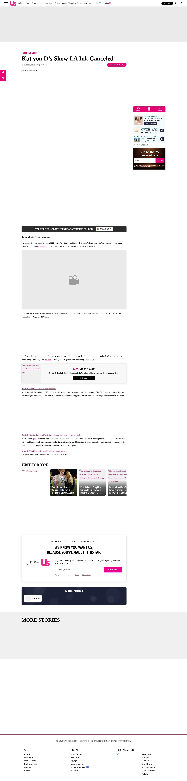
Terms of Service (76, 754)
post (34, 438)
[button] (176, 3)
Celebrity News (24, 3)
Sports (64, 3)
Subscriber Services (148, 767)
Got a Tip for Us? (30, 761)
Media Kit (27, 767)
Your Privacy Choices (77, 767)
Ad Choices (74, 771)
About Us (27, 754)
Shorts (105, 3)
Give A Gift (145, 761)
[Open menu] (6, 3)
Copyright (73, 761)
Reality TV (97, 3)
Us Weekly (41, 246)
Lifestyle (57, 3)
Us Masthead (28, 757)
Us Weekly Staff (29, 65)
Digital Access (146, 754)
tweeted (48, 359)
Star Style (48, 3)
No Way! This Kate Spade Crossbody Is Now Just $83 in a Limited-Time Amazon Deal (83, 373)
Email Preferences (30, 764)
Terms (77, 575)
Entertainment (37, 3)
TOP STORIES (115, 65)
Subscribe (167, 3)
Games (79, 3)
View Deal (83, 378)
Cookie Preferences (77, 764)
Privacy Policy (86, 575)
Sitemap (27, 771)
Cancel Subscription (149, 771)
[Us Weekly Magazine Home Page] (13, 3)
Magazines (88, 3)
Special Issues (147, 764)
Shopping (72, 3)
